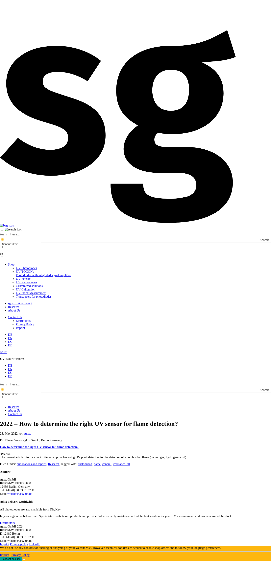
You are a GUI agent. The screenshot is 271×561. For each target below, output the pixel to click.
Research (13, 307)
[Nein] (23, 559)
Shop (11, 264)
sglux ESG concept (20, 303)
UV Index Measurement (31, 293)
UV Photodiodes (26, 268)
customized (85, 464)
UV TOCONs (43, 273)
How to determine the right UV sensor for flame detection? (39, 447)
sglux (3, 352)
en (1, 253)
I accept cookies (11, 558)
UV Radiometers (26, 282)
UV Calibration (25, 289)
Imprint (20, 328)
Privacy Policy (25, 324)
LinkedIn (34, 544)
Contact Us (15, 317)
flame (97, 464)
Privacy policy (19, 544)
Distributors (23, 320)
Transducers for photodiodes (33, 296)
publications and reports (31, 464)
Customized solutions (29, 286)
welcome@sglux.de (19, 493)
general (106, 464)
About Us (14, 310)
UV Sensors (23, 278)
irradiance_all (121, 464)
